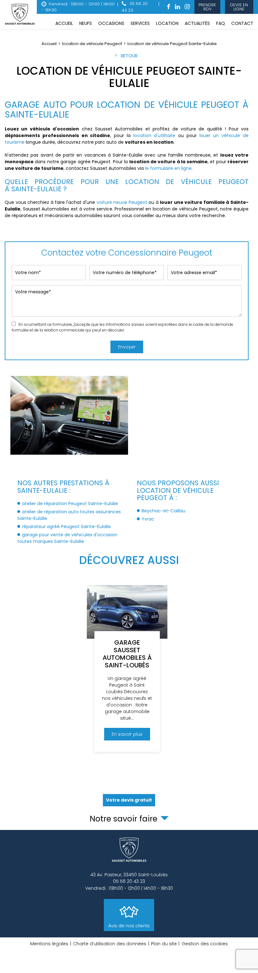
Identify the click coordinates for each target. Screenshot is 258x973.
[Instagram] (187, 7)
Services (140, 23)
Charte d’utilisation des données (109, 944)
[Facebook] (168, 7)
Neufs (85, 23)
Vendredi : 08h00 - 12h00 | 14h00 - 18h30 (78, 7)
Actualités (197, 23)
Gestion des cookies (205, 944)
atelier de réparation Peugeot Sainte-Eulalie (70, 503)
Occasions (111, 23)
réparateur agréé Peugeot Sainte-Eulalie (66, 526)
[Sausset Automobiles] (21, 14)
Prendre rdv (207, 7)
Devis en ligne (239, 7)
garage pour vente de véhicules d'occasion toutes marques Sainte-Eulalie (67, 538)
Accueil (64, 23)
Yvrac (148, 519)
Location (167, 23)
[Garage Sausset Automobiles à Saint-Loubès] (127, 668)
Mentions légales (49, 944)
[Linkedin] (177, 7)
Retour (129, 56)
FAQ (220, 23)
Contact (242, 23)
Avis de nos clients (129, 926)
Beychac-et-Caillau (163, 511)
